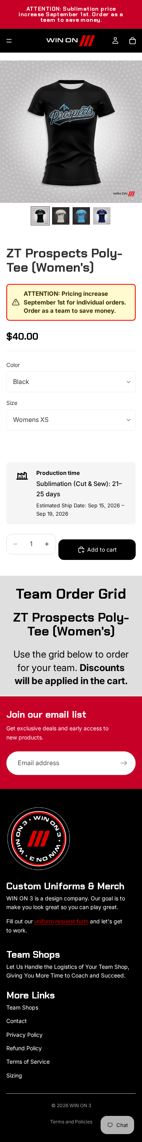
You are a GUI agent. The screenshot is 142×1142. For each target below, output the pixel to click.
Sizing (14, 1075)
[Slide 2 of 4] (60, 216)
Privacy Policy (24, 1034)
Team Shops (22, 1007)
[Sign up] (124, 763)
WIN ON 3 (80, 1105)
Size (11, 402)
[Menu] (9, 41)
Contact (16, 1020)
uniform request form (61, 921)
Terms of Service (28, 1061)
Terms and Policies (71, 1122)
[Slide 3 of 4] (81, 216)
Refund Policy (24, 1048)
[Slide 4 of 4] (101, 216)
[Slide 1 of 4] (40, 216)
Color (13, 364)
